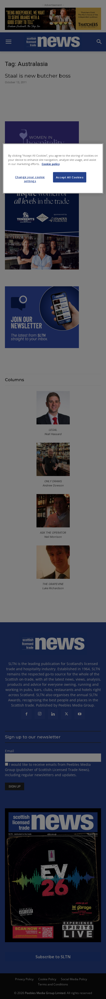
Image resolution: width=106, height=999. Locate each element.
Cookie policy (51, 164)
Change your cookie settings (30, 179)
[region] (53, 168)
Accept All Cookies (69, 177)
